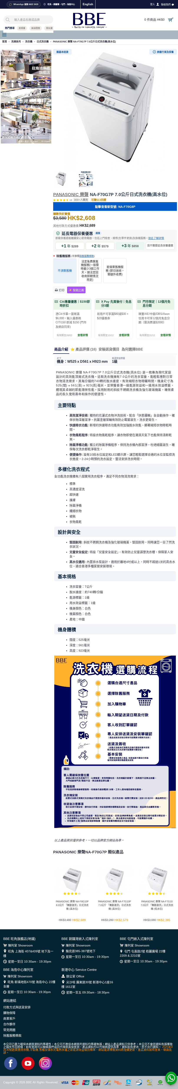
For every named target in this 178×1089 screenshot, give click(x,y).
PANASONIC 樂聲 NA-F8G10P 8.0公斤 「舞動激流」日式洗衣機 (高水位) (72, 905)
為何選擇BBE (132, 349)
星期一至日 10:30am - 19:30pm (29, 961)
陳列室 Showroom (20, 945)
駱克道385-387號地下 (81, 951)
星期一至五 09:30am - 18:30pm (87, 992)
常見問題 (9, 1030)
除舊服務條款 (86, 256)
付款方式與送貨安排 (17, 1007)
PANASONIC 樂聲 (71, 194)
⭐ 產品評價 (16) (83, 349)
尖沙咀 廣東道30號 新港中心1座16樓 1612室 (87, 984)
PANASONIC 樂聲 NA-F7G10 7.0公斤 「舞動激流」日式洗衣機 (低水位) (157, 905)
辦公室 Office (75, 976)
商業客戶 (9, 1018)
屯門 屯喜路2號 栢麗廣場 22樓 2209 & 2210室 (142, 953)
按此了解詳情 (156, 238)
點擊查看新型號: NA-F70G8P (115, 206)
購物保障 (9, 1013)
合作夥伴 (9, 1024)
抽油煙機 (35, 28)
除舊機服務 (75, 256)
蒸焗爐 (22, 28)
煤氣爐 (49, 28)
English (88, 4)
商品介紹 (61, 349)
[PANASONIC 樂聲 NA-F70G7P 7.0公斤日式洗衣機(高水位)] (115, 109)
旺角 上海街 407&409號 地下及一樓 (28, 954)
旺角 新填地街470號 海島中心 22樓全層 (29, 984)
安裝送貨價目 (109, 349)
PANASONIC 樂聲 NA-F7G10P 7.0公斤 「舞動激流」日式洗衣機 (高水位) (114, 905)
